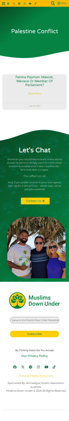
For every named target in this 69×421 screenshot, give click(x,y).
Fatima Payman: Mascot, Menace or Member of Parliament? (34, 81)
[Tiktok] (35, 3)
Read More (34, 93)
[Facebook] (8, 3)
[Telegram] (19, 3)
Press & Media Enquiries (36, 376)
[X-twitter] (13, 3)
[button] (3, 4)
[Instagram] (24, 3)
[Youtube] (30, 3)
